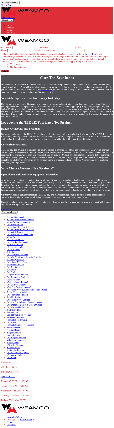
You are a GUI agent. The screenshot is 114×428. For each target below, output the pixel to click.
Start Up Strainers (14, 297)
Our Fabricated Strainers (17, 295)
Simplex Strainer (14, 332)
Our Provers (12, 322)
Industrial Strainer (14, 310)
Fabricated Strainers (15, 264)
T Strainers (11, 252)
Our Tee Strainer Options (18, 352)
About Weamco (13, 327)
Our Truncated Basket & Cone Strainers (24, 305)
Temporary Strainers (15, 259)
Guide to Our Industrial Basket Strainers (24, 302)
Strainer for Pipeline (15, 350)
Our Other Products (15, 239)
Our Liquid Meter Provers (18, 262)
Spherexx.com (26, 419)
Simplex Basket (13, 347)
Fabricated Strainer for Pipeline (20, 325)
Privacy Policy (91, 54)
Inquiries (10, 30)
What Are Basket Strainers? (19, 287)
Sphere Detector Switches (18, 292)
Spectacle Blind (13, 279)
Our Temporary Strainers (18, 277)
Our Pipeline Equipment (17, 242)
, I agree (15, 64)
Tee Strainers (12, 312)
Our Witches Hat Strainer (18, 307)
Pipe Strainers (13, 342)
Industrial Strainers (15, 244)
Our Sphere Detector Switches (20, 227)
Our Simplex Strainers (16, 337)
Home (9, 25)
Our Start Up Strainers (16, 285)
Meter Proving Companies (18, 222)
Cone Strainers (13, 335)
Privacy (10, 422)
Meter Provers (13, 237)
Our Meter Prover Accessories (20, 234)
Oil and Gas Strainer (16, 247)
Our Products (12, 272)
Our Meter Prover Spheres (18, 300)
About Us (11, 33)
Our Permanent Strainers (17, 254)
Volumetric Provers (15, 340)
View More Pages (9, 212)
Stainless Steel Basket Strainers (20, 219)
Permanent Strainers (15, 317)
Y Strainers (11, 269)
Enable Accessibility (10, 3)
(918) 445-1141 (8, 17)
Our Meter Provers (15, 224)
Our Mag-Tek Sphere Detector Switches (24, 257)
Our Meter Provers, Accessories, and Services (27, 290)
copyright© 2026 (14, 417)
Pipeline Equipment (15, 217)
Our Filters (11, 357)
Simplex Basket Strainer (17, 274)
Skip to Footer (7, 5)
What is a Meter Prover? (17, 282)
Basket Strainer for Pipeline (19, 315)
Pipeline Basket (13, 330)
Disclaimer (11, 424)
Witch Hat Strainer (15, 345)
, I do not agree (18, 67)
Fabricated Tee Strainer (17, 320)
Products (10, 27)
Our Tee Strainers (14, 267)
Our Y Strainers (13, 249)
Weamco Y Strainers (15, 355)
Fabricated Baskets (15, 232)
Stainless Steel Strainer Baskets (20, 229)
